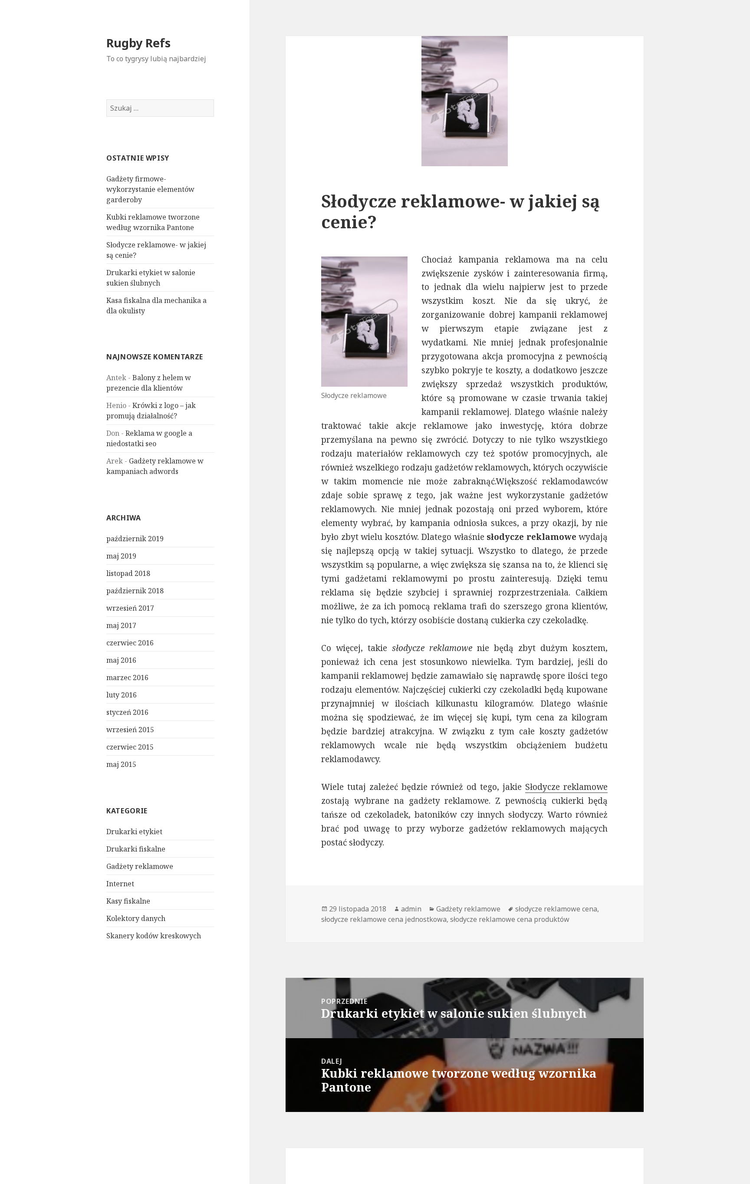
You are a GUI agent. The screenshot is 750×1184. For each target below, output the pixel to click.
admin (411, 909)
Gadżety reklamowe (139, 866)
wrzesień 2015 (130, 729)
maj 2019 (121, 556)
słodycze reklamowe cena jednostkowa (384, 919)
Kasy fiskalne (128, 901)
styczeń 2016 (127, 712)
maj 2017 (121, 625)
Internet (120, 883)
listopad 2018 (128, 573)
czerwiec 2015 (130, 747)
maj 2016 (121, 660)
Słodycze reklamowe (566, 787)
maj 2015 (121, 764)
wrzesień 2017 (130, 608)
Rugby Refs (138, 43)
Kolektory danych (135, 918)
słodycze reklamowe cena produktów (509, 919)
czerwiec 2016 (130, 643)
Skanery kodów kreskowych (153, 936)
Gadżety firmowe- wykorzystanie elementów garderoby (150, 189)
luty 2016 (121, 695)
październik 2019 (135, 538)
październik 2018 (135, 590)
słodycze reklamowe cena (556, 909)
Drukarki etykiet (134, 831)
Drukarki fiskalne (135, 849)
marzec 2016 (127, 677)
